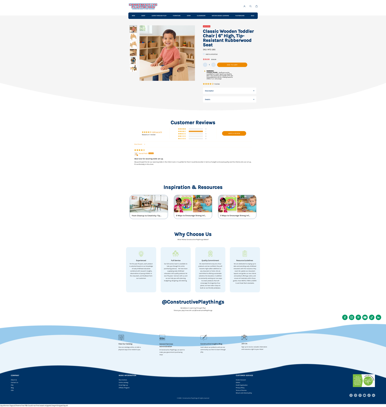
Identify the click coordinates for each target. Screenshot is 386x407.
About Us (14, 380)
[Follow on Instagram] (351, 317)
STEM (188, 15)
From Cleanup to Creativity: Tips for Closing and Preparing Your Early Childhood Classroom (147, 216)
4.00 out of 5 (157, 132)
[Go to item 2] (133, 36)
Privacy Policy (240, 388)
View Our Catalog (125, 344)
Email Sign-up (123, 385)
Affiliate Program (124, 388)
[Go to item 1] (133, 29)
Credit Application (242, 385)
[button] (208, 84)
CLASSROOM (201, 15)
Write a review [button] (234, 133)
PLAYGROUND (239, 15)
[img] (139, 150)
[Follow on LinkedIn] (378, 317)
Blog (12, 388)
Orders (238, 382)
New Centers (123, 380)
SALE (252, 15)
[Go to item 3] (133, 44)
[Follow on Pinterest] (358, 317)
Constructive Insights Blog (211, 344)
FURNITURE (176, 15)
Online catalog (123, 382)
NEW (133, 15)
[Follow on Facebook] (344, 317)
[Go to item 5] (133, 60)
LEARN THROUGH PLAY (159, 15)
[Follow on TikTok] (371, 317)
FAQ (12, 385)
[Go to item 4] (133, 52)
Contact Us (14, 382)
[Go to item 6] (133, 68)
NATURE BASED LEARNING (220, 15)
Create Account (241, 380)
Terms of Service (241, 390)
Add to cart (232, 65)
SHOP (143, 15)
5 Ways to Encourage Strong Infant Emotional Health (191, 215)
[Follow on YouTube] (365, 317)
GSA (12, 390)
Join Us (244, 343)
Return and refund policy (244, 393)
